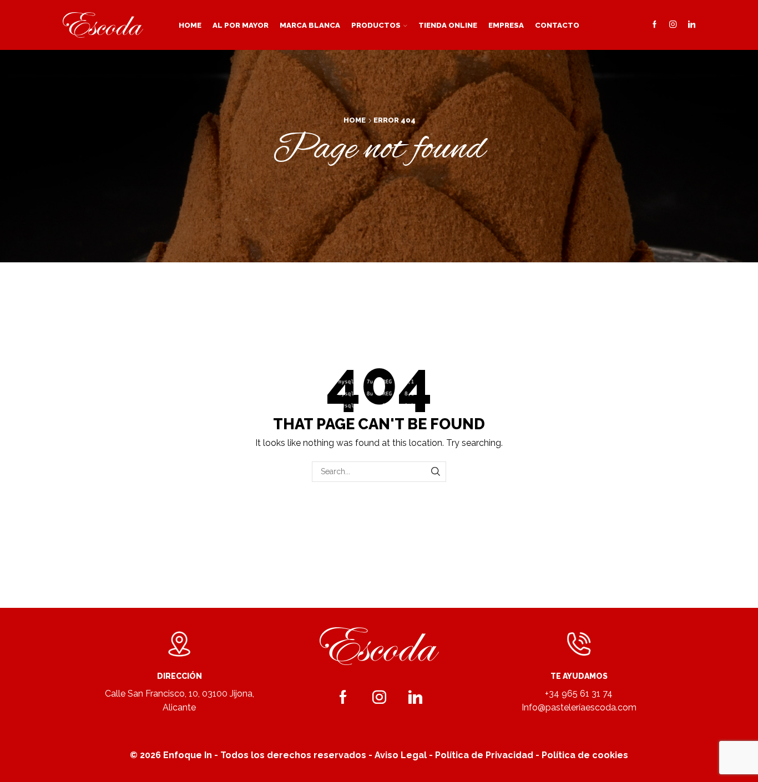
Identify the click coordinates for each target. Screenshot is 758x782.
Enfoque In (187, 755)
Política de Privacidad (484, 755)
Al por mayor (241, 25)
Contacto (557, 25)
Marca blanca (310, 25)
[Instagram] (672, 25)
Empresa (506, 25)
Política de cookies (585, 755)
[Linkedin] (691, 25)
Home (190, 25)
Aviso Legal (401, 755)
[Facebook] (654, 25)
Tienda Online (447, 25)
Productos (376, 25)
